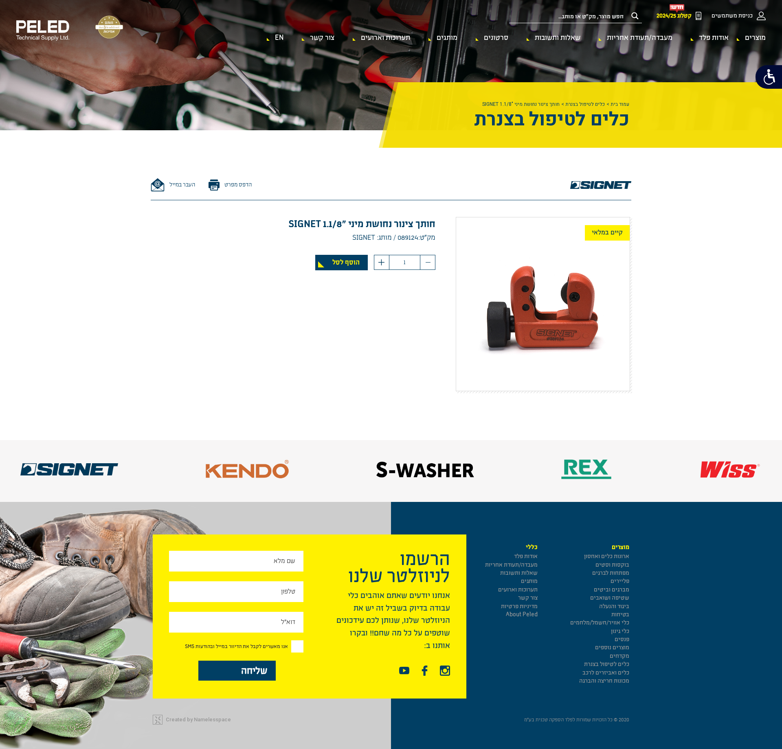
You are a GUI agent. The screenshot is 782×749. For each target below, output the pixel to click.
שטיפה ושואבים (609, 598)
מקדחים (619, 656)
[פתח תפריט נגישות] (769, 77)
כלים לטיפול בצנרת (585, 104)
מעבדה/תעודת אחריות (639, 38)
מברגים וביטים (611, 590)
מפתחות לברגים (610, 573)
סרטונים (496, 38)
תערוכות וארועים (385, 38)
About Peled (522, 614)
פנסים (622, 639)
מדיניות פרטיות (519, 606)
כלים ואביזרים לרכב (605, 673)
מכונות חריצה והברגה (604, 681)
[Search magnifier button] (635, 16)
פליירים (620, 581)
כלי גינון (620, 631)
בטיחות (620, 614)
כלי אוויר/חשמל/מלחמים (599, 622)
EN (279, 38)
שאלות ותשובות (557, 38)
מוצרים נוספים (612, 647)
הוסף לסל (346, 262)
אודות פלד (714, 38)
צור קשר (322, 38)
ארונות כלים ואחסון (606, 556)
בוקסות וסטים (612, 565)
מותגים (447, 38)
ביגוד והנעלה (614, 606)
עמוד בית (620, 104)
